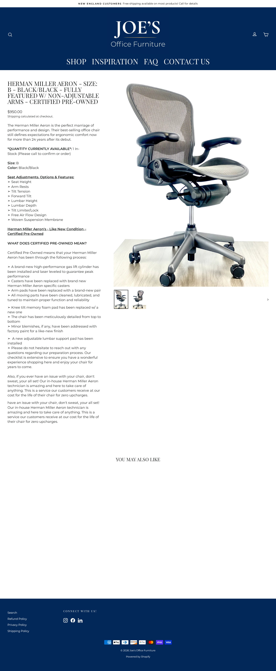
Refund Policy (17, 619)
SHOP (76, 61)
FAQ (151, 61)
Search (12, 612)
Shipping (14, 116)
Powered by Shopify (138, 656)
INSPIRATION (115, 61)
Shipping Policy (18, 631)
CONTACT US (187, 61)
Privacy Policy (17, 625)
